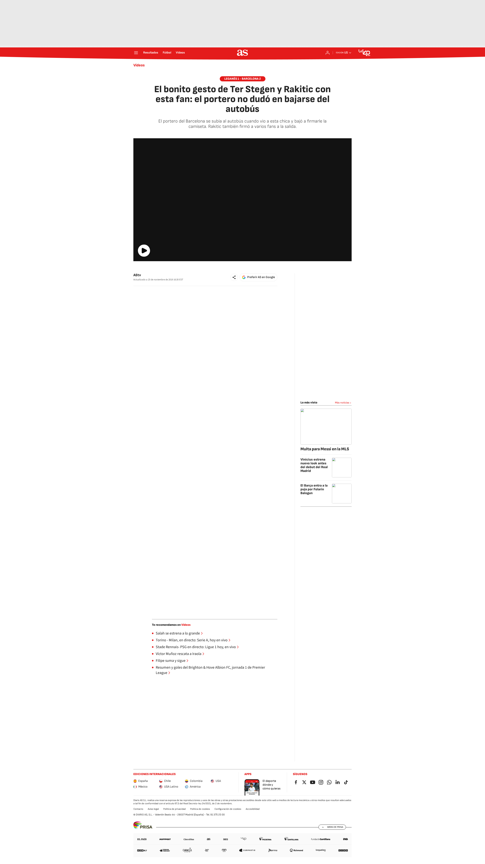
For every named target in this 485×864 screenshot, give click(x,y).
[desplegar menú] (136, 52)
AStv (137, 275)
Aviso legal (153, 809)
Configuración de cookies (227, 809)
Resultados (150, 52)
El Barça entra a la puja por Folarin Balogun (314, 489)
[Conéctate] (327, 52)
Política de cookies (200, 809)
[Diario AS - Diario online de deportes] (242, 53)
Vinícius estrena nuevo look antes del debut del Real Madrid (314, 465)
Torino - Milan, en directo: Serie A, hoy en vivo (192, 640)
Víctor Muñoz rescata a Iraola (178, 653)
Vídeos (180, 52)
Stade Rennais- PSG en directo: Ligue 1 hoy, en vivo (196, 647)
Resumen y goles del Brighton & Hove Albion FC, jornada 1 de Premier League (210, 670)
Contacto (138, 809)
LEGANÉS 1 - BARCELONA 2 (242, 79)
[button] (234, 277)
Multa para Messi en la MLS (324, 449)
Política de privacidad (174, 809)
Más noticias (342, 402)
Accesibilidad (253, 809)
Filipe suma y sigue (170, 660)
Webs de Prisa (335, 827)
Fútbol (167, 52)
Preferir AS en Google (261, 277)
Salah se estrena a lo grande (178, 633)
